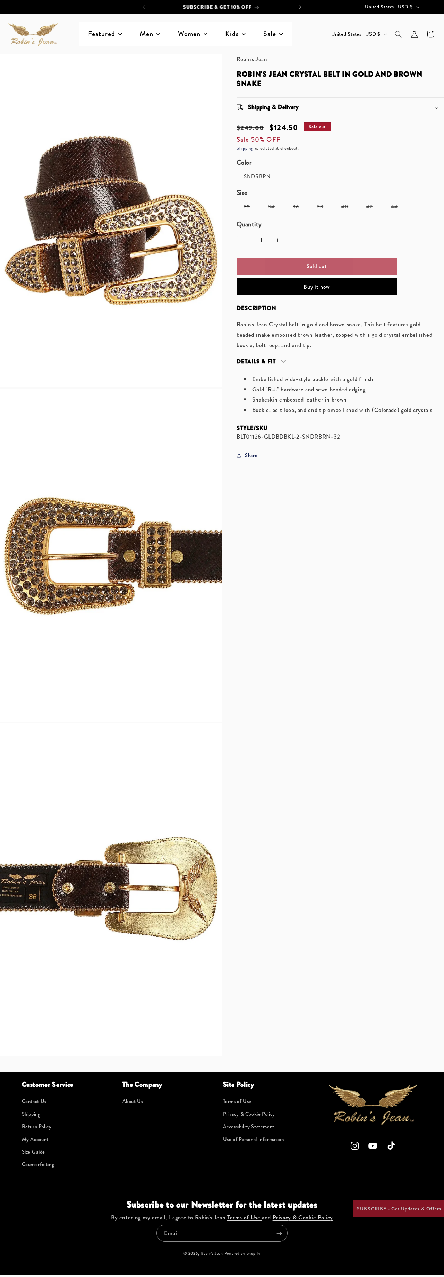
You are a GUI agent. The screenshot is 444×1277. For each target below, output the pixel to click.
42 (373, 208)
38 (324, 208)
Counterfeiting (38, 1164)
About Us (132, 1101)
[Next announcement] (300, 7)
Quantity (249, 224)
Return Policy (37, 1126)
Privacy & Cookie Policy (249, 1114)
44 (398, 208)
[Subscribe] (279, 1233)
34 (275, 208)
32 (250, 208)
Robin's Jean (211, 1253)
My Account (35, 1139)
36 (299, 208)
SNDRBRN (261, 177)
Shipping (245, 148)
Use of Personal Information (253, 1139)
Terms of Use (237, 1101)
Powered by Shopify (242, 1253)
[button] (398, 34)
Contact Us (34, 1101)
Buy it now (317, 287)
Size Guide (33, 1152)
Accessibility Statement (249, 1126)
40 (348, 208)
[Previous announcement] (144, 7)
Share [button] (251, 455)
